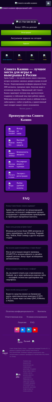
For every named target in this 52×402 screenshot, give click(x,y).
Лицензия (22, 322)
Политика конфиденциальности (20, 311)
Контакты (42, 311)
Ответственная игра (13, 317)
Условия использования (37, 317)
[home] (26, 3)
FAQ (32, 322)
